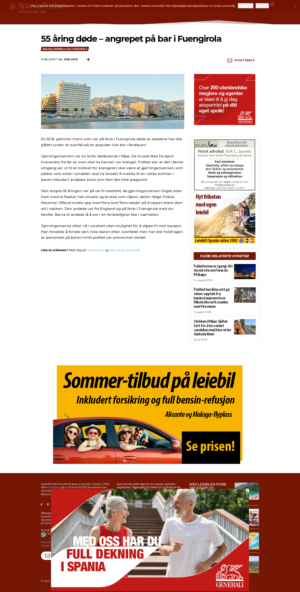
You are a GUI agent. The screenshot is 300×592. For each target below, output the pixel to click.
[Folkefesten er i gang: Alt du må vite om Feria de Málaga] (245, 271)
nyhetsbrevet (95, 250)
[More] (88, 59)
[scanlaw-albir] (225, 164)
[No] (295, 6)
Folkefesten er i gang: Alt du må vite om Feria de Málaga (213, 270)
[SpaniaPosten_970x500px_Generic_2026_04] (150, 590)
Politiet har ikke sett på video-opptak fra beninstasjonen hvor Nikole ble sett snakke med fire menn (212, 298)
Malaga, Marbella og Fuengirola (64, 49)
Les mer (262, 5)
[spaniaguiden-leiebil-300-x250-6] (225, 218)
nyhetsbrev (54, 487)
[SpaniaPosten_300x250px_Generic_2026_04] (224, 99)
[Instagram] (48, 504)
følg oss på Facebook (124, 250)
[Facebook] (41, 504)
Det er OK (245, 5)
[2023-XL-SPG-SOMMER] (150, 413)
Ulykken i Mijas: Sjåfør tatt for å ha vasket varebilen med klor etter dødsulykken (212, 327)
